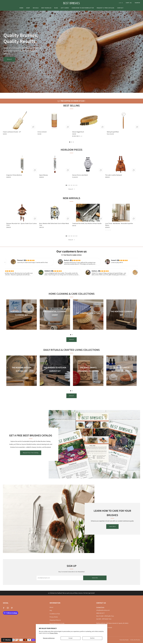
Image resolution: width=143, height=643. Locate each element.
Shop (28, 8)
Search (137, 3)
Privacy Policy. (54, 633)
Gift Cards (65, 8)
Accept (70, 638)
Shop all (9, 59)
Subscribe (95, 578)
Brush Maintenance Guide (57, 623)
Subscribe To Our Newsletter (83, 8)
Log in (121, 2)
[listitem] (71, 101)
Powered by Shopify (124, 640)
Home (21, 8)
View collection (21, 323)
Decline (92, 638)
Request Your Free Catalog (30, 453)
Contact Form (100, 607)
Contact (120, 8)
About (51, 607)
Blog (56, 8)
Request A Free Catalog (105, 8)
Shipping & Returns (55, 620)
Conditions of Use (55, 614)
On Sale (36, 8)
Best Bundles (46, 8)
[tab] (66, 185)
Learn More (112, 526)
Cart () (129, 3)
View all (70, 189)
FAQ (51, 611)
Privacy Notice (54, 617)
